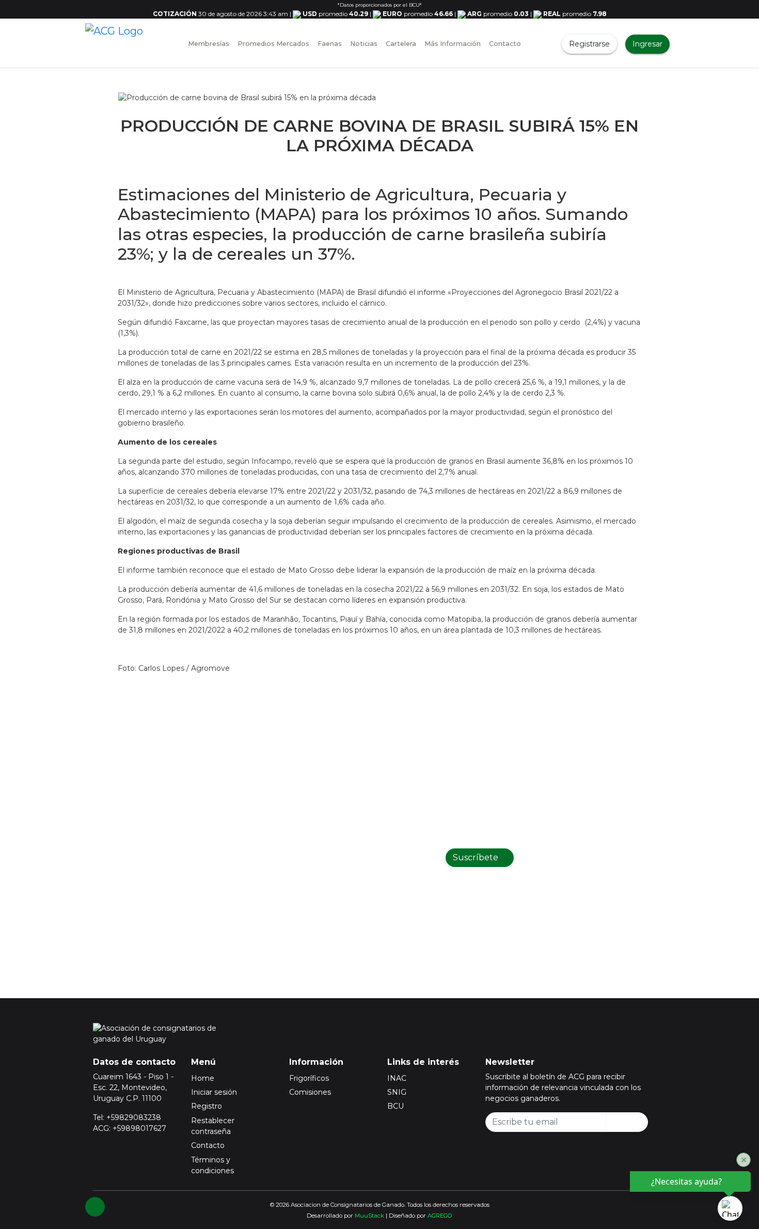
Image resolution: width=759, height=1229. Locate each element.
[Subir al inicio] (95, 1207)
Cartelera (401, 44)
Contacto (505, 44)
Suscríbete (476, 857)
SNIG (396, 1092)
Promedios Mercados (273, 44)
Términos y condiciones (212, 1165)
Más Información (452, 44)
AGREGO (440, 1215)
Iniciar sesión (214, 1092)
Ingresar (647, 44)
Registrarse (589, 44)
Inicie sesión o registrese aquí (392, 922)
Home (202, 1078)
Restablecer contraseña (212, 1126)
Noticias (363, 44)
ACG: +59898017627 (129, 1128)
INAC (396, 1078)
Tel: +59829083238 (127, 1117)
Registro (206, 1106)
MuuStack (369, 1215)
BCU (395, 1106)
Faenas (330, 44)
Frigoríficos (309, 1078)
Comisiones (310, 1092)
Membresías (208, 44)
